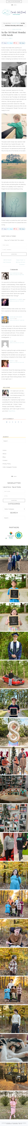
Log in (20, 1123)
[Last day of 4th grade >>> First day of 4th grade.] (14, 588)
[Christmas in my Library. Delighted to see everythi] (14, 818)
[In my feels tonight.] (14, 646)
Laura (12, 341)
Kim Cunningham (15, 273)
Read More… (12, 411)
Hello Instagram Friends (10, 467)
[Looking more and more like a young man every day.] (14, 933)
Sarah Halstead (14, 12)
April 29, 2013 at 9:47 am (17, 342)
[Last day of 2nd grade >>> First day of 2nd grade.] (14, 617)
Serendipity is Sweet (16, 299)
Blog (4, 457)
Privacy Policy (7, 463)
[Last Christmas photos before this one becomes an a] (14, 1019)
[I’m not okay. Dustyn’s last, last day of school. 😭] (14, 703)
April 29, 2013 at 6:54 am (17, 362)
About (4, 453)
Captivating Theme (16, 1123)
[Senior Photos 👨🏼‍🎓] (14, 674)
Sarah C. (12, 360)
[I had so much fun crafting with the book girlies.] (14, 789)
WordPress (15, 1123)
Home (13, 23)
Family (18, 23)
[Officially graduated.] (14, 560)
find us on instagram (14, 1)
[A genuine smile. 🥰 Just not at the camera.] (14, 962)
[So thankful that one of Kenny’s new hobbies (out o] (14, 1077)
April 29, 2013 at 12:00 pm (17, 320)
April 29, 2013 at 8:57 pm (17, 274)
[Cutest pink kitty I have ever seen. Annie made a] (14, 1105)
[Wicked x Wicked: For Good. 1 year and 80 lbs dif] (14, 847)
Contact (5, 460)
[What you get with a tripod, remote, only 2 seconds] (14, 904)
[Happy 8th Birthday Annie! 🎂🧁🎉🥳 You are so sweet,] (14, 732)
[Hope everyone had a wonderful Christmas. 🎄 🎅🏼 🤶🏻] (14, 761)
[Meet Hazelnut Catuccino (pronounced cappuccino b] (14, 1048)
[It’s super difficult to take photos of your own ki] (14, 990)
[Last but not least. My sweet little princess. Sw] (14, 875)
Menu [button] (15, 4)
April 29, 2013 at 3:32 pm (17, 301)
